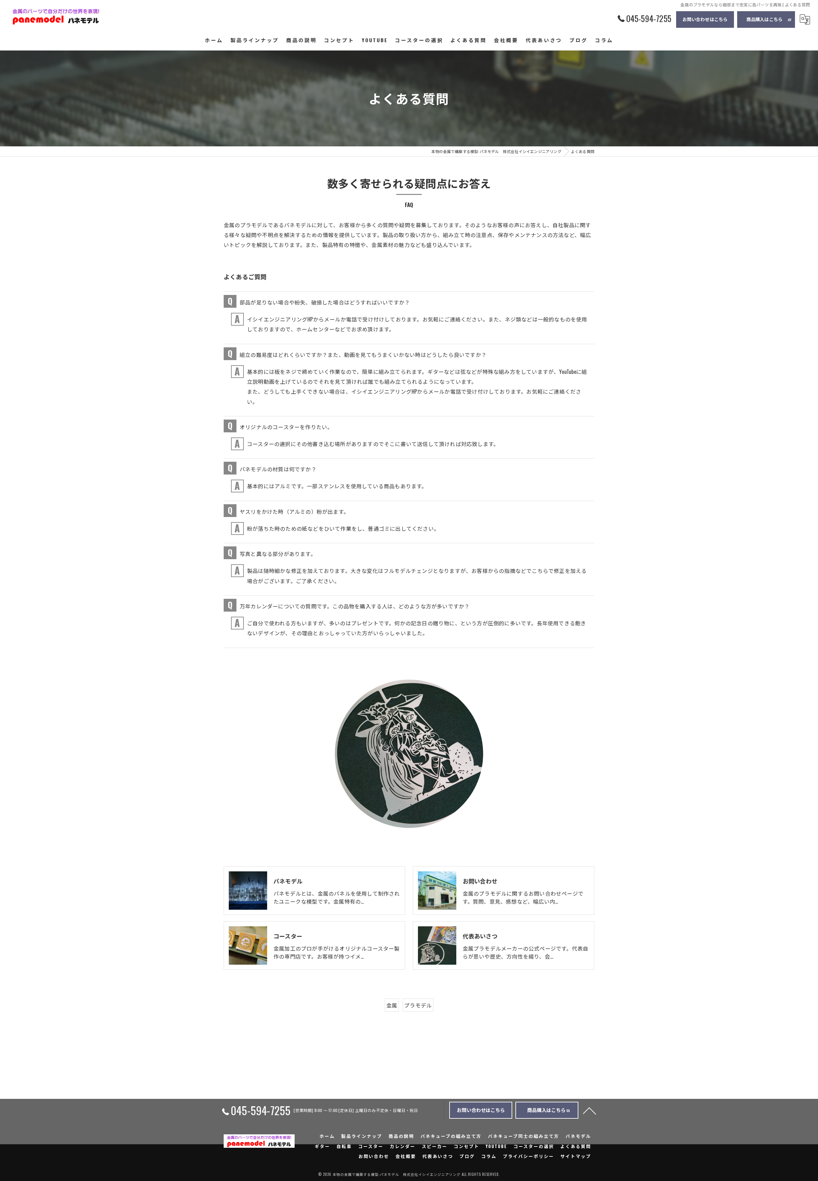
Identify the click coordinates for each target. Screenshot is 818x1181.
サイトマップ (575, 1156)
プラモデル (418, 1005)
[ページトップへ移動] (589, 1110)
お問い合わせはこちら (705, 19)
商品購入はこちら (764, 19)
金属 (391, 1005)
